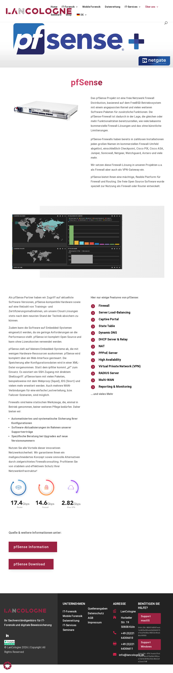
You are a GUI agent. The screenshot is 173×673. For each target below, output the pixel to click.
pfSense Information (31, 547)
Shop (68, 15)
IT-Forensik (68, 7)
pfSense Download (29, 564)
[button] (7, 665)
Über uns (150, 7)
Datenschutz (96, 613)
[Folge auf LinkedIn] (7, 636)
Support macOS (146, 618)
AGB (90, 618)
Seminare (56, 15)
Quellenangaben (97, 608)
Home (54, 7)
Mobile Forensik (91, 7)
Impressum (95, 622)
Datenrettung (112, 7)
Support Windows (146, 644)
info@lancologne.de (131, 655)
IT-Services (131, 7)
